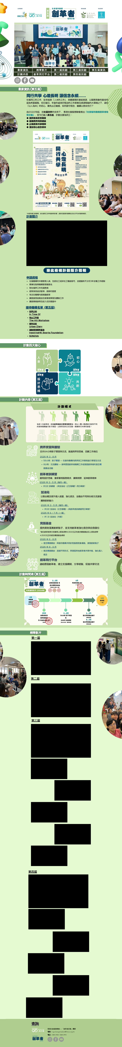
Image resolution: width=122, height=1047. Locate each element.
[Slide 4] (58, 64)
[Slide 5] (65, 64)
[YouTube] (32, 80)
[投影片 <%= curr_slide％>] (46, 64)
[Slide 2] (48, 64)
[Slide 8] (69, 64)
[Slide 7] (68, 64)
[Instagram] (17, 80)
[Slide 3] (61, 64)
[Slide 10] (72, 64)
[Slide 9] (71, 64)
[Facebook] (25, 80)
